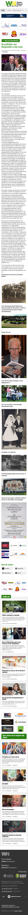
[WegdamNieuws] (14, 4)
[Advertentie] (5, 25)
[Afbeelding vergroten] (14, 62)
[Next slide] (25, 896)
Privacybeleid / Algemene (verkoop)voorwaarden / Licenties (10, 906)
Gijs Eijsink (5, 51)
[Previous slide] (2, 896)
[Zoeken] (23, 10)
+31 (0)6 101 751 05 (6, 888)
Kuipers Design (18, 911)
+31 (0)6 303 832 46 (6, 891)
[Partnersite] (8, 876)
